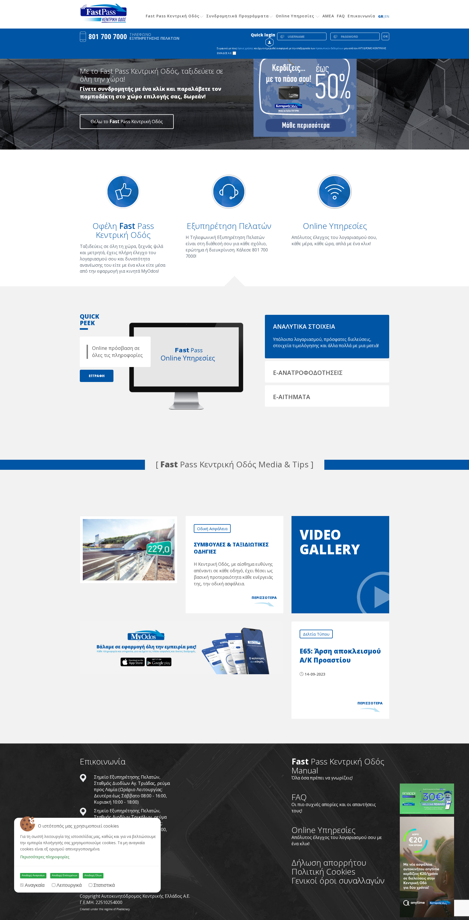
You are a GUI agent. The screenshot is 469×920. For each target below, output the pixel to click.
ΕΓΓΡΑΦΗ (96, 376)
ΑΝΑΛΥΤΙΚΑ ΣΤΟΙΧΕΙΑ (304, 326)
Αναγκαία (35, 885)
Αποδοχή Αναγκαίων (33, 875)
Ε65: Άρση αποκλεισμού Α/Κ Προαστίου (340, 656)
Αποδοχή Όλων (93, 875)
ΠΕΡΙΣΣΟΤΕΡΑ (264, 597)
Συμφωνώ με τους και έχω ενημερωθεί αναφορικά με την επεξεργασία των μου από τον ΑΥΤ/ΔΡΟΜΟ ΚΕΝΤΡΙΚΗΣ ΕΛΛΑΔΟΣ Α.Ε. (301, 51)
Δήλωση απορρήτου (328, 862)
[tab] (327, 325)
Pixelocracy (123, 909)
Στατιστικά (104, 885)
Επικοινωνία (361, 15)
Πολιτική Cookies (323, 871)
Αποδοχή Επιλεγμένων (64, 875)
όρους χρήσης (245, 48)
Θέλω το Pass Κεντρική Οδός (127, 121)
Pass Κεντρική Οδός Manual (337, 766)
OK (385, 36)
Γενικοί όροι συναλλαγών (338, 880)
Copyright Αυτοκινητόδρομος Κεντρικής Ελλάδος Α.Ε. (135, 896)
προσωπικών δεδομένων (330, 48)
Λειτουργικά (69, 885)
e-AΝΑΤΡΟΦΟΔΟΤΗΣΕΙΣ (308, 372)
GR (381, 16)
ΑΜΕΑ (328, 15)
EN (387, 16)
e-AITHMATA (291, 397)
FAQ (341, 15)
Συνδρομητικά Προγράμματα (237, 15)
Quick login (263, 35)
